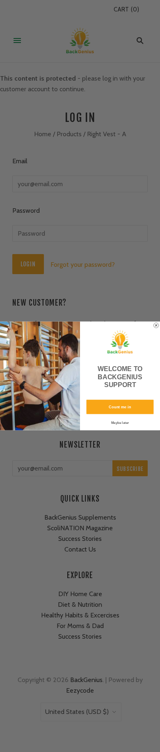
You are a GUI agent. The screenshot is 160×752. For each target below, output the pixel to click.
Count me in (120, 407)
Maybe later (120, 423)
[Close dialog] (155, 325)
